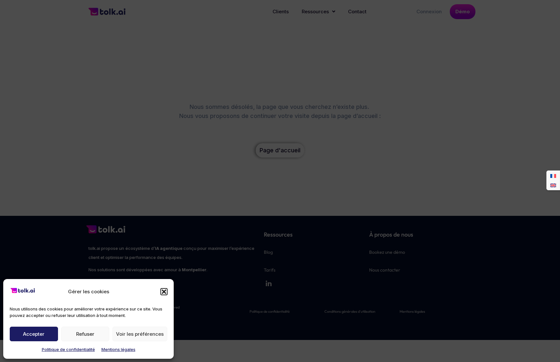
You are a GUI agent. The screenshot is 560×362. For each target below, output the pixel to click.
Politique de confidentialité (68, 349)
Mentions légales (118, 349)
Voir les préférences (140, 334)
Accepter (33, 334)
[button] (164, 291)
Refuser (85, 334)
